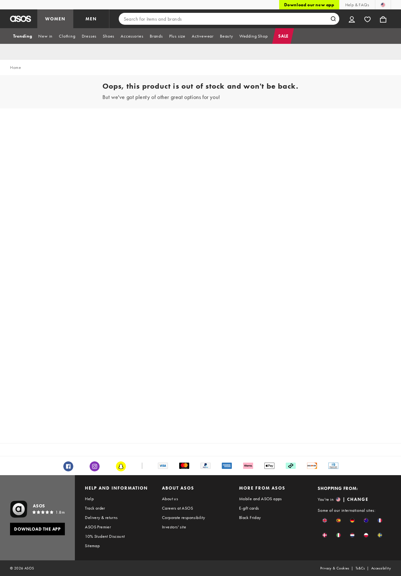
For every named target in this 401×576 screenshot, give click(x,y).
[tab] (22, 36)
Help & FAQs (357, 5)
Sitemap (92, 545)
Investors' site (174, 527)
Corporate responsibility (183, 517)
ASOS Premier (98, 527)
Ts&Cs (360, 568)
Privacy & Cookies (334, 568)
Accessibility (381, 568)
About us (170, 498)
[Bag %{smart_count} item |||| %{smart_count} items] (383, 18)
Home (15, 67)
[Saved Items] (367, 18)
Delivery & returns (101, 517)
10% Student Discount (105, 536)
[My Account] (352, 18)
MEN (91, 19)
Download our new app (309, 5)
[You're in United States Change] (383, 4)
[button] (324, 520)
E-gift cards (249, 508)
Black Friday (250, 517)
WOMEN (55, 19)
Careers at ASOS (177, 508)
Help (89, 498)
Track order (95, 508)
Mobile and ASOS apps (260, 498)
